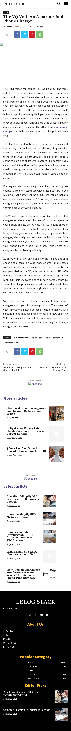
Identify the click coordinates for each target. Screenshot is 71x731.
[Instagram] (30, 615)
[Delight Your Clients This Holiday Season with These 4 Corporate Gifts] (56, 434)
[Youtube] (47, 615)
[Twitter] (24, 34)
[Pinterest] (32, 34)
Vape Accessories (12, 342)
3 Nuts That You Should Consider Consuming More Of (26, 450)
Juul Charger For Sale (54, 337)
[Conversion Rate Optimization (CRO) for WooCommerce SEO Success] (49, 536)
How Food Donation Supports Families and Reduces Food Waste (26, 411)
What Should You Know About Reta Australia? (22, 553)
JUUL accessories (20, 337)
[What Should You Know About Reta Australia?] (49, 556)
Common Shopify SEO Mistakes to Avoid (21, 516)
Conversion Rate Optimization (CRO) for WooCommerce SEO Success (20, 536)
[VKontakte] (41, 615)
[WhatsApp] (39, 34)
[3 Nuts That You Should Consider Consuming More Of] (56, 454)
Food (6, 13)
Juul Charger (36, 337)
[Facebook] (17, 34)
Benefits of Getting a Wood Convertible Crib (17, 368)
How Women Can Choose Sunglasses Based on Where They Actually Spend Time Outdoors (23, 574)
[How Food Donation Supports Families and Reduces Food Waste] (56, 413)
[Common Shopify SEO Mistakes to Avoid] (49, 518)
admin (9, 26)
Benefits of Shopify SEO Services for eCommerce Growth (23, 499)
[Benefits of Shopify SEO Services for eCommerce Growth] (49, 501)
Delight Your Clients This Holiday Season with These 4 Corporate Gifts (25, 431)
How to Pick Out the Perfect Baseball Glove (53, 368)
